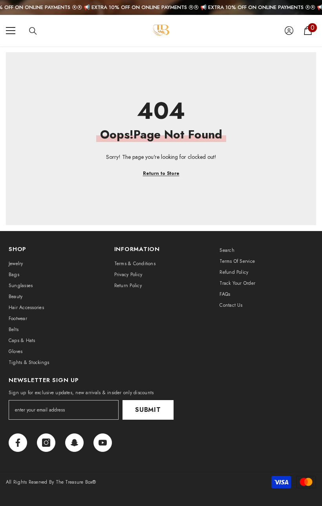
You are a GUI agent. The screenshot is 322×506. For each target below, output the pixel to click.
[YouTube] (102, 442)
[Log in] (289, 30)
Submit (148, 409)
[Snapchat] (74, 442)
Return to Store (161, 173)
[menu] (10, 30)
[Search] (33, 31)
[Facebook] (18, 442)
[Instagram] (46, 442)
